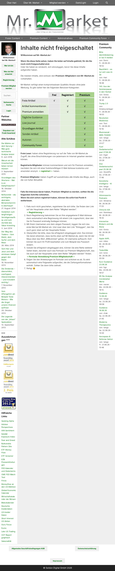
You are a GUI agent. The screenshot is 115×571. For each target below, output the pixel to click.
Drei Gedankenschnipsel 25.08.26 (106, 166)
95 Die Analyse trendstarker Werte (105, 279)
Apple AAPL (104, 238)
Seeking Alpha (7, 421)
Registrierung (8, 80)
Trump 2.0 (103, 103)
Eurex (3, 528)
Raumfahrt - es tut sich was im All (105, 72)
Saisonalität (6, 541)
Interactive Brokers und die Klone (106, 224)
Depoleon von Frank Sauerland (8, 131)
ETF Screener (7, 456)
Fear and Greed (8, 440)
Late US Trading (8, 531)
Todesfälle (103, 250)
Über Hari (11, 2)
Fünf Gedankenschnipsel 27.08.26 (106, 149)
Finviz (3, 480)
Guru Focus (6, 524)
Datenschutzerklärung (87, 548)
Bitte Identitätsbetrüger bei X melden (106, 55)
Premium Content (39, 38)
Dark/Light (81, 2)
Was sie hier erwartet (9, 72)
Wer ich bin (8, 66)
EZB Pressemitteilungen (8, 462)
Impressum (57, 561)
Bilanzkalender (7, 503)
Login (95, 2)
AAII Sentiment (7, 430)
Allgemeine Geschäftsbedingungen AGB (28, 548)
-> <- (45, 171)
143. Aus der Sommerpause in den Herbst (105, 89)
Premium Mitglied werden (8, 87)
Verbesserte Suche (9, 103)
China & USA (104, 210)
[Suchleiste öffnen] (107, 3)
